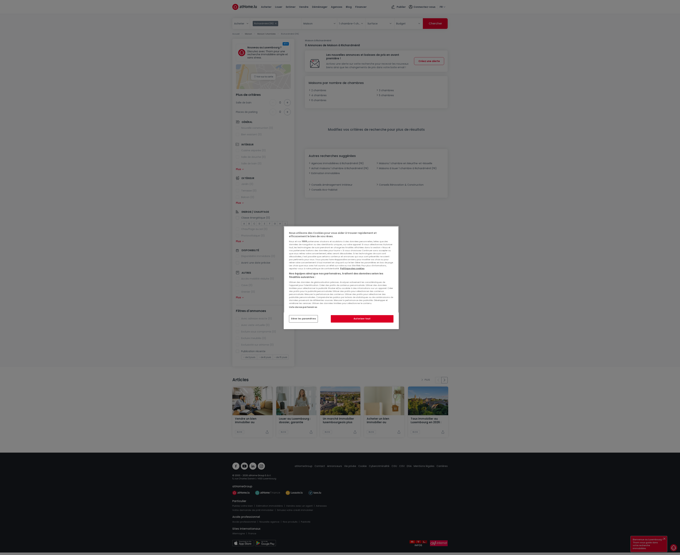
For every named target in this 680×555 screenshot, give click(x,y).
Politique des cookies (352, 268)
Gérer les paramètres (303, 318)
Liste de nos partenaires (303, 307)
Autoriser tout (362, 318)
